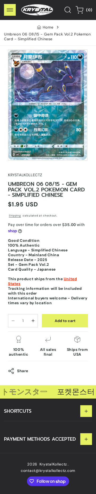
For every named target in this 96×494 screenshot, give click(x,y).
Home (48, 27)
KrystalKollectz (53, 464)
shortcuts (17, 411)
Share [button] (22, 370)
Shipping (15, 215)
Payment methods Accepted (40, 439)
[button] (10, 10)
